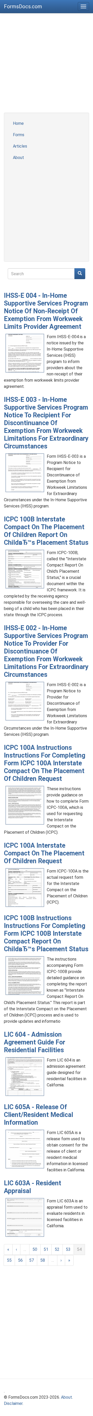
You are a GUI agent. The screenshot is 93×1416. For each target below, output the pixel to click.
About (18, 157)
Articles (20, 146)
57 (31, 1260)
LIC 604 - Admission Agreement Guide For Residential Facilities (34, 1042)
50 (35, 1249)
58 (42, 1260)
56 (20, 1260)
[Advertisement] (46, 66)
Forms (18, 134)
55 (9, 1260)
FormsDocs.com (23, 6)
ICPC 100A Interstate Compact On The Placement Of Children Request (44, 853)
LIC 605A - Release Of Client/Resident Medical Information (38, 1114)
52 (57, 1249)
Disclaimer (13, 1403)
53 (68, 1249)
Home (18, 123)
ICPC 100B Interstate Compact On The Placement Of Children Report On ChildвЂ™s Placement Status (46, 530)
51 (46, 1249)
